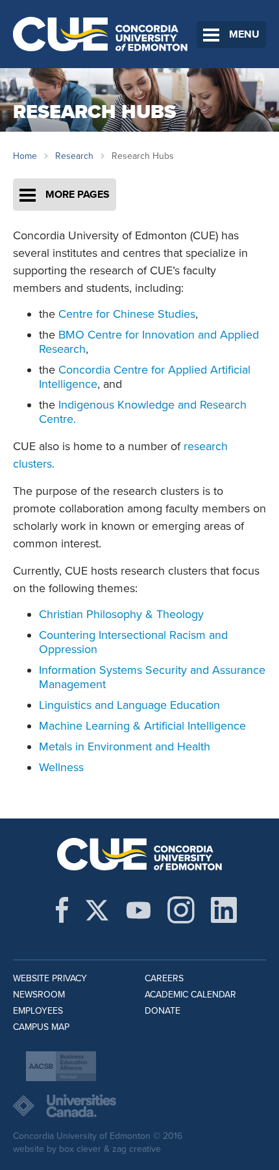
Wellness (61, 767)
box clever (80, 1148)
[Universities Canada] (139, 1105)
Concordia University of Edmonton (100, 34)
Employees (38, 1010)
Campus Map (41, 1027)
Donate (162, 1010)
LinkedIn (224, 910)
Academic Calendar (190, 994)
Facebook (62, 910)
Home (25, 155)
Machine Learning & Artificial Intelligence (142, 726)
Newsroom (39, 994)
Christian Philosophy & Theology (121, 614)
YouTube (138, 910)
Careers (164, 978)
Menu (244, 34)
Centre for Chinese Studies (126, 314)
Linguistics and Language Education (129, 705)
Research (74, 155)
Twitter (97, 910)
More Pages (77, 194)
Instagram (181, 910)
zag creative (136, 1148)
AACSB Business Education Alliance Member (61, 1066)
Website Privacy (50, 978)
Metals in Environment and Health (124, 746)
